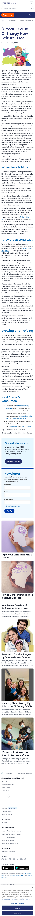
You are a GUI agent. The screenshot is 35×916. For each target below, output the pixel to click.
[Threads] (14, 859)
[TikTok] (25, 859)
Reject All (17, 908)
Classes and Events (7, 784)
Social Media (5, 787)
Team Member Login (8, 840)
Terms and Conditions (9, 899)
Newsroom (4, 800)
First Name (7, 484)
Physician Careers (7, 814)
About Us (4, 781)
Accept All (17, 913)
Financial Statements (7, 884)
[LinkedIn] (10, 859)
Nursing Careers (6, 811)
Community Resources (8, 797)
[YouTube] (21, 859)
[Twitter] (17, 859)
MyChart (12, 875)
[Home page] (2, 20)
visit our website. (26, 426)
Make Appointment (13, 461)
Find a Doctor (7, 15)
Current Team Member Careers (11, 831)
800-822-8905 (14, 426)
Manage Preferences (17, 903)
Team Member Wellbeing (9, 843)
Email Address (8, 499)
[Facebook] (2, 859)
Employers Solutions (8, 851)
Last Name (7, 492)
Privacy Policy (25, 899)
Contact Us (5, 791)
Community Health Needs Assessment (13, 794)
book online (19, 875)
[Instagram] (6, 859)
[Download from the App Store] (7, 868)
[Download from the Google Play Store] (22, 868)
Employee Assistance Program (11, 834)
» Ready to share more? (12, 506)
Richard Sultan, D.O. (19, 419)
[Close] (33, 888)
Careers (4, 808)
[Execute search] (32, 8)
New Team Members (8, 837)
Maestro (4, 822)
